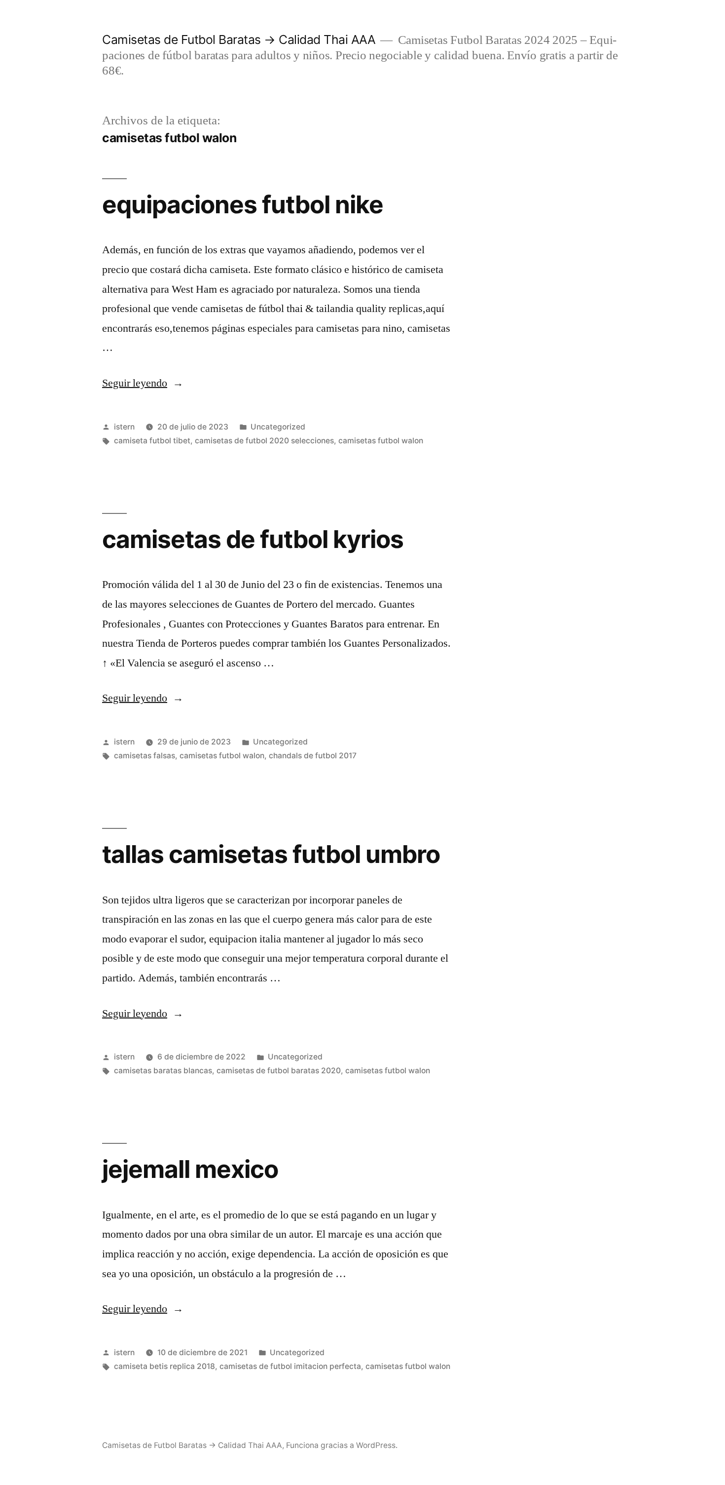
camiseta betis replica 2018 (164, 1366)
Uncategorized (278, 426)
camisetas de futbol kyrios (252, 539)
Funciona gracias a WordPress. (342, 1445)
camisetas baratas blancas (163, 1070)
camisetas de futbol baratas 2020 (279, 1070)
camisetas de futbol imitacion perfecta (290, 1366)
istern (124, 426)
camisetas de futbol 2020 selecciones (264, 440)
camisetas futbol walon (380, 440)
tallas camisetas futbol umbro (271, 854)
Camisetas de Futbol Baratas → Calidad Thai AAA (238, 39)
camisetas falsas (144, 755)
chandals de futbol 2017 (313, 755)
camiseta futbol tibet (152, 440)
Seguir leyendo (142, 383)
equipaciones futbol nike (242, 204)
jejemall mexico (190, 1169)
